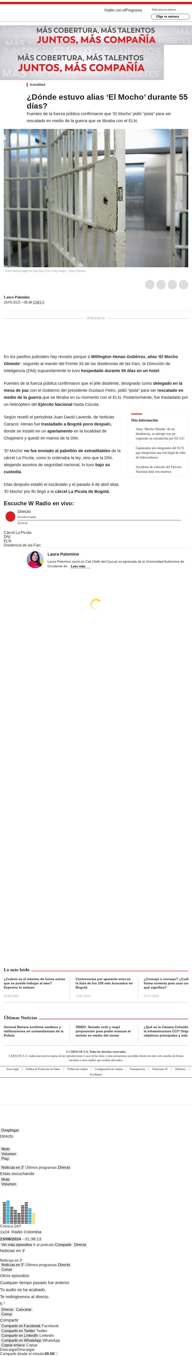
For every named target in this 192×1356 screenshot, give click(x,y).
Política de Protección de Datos (43, 1069)
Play (5, 1159)
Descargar (8, 1350)
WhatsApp (183, 284)
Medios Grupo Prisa (96, 1099)
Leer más (78, 566)
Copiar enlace (13, 1345)
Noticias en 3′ (12, 1167)
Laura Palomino (17, 297)
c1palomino (33, 297)
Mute (5, 1149)
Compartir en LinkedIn (19, 1336)
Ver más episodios (16, 1245)
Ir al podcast (43, 1245)
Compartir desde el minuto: (27, 1354)
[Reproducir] (10, 516)
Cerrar (6, 1270)
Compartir (63, 1245)
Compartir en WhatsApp (21, 1340)
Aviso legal (12, 1069)
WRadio (29, 13)
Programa (134, 10)
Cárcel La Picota (17, 533)
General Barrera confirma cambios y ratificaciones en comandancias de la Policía (33, 1031)
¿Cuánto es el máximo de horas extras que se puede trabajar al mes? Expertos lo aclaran (34, 983)
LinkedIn (172, 284)
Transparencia (137, 1069)
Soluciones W (160, 1069)
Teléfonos (180, 1069)
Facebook (150, 284)
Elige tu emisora (167, 16)
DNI (7, 537)
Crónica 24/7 (10, 1226)
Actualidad (37, 84)
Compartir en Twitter (18, 1331)
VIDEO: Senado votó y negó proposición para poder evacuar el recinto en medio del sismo (103, 1031)
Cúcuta (91, 404)
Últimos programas (41, 1167)
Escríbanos (96, 1074)
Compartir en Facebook (21, 1326)
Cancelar (23, 1310)
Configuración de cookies (109, 1069)
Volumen (8, 1154)
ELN (117, 397)
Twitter (161, 284)
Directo (64, 1167)
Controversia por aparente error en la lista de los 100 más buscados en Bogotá (104, 983)
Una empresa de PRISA (96, 1088)
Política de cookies (77, 1069)
